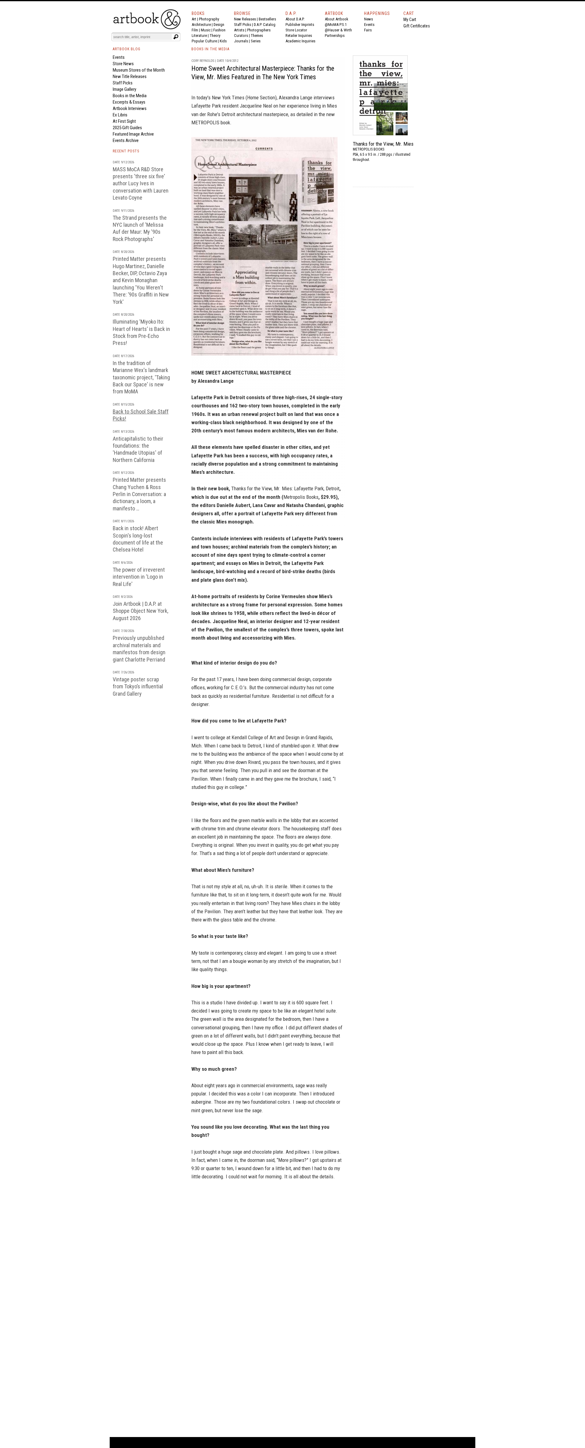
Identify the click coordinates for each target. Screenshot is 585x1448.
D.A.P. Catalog (264, 24)
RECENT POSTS (126, 151)
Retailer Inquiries (298, 35)
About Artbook (336, 19)
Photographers (259, 30)
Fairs (368, 30)
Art (194, 19)
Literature (199, 35)
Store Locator (296, 30)
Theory (215, 35)
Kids (223, 41)
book (225, 122)
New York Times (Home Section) (244, 97)
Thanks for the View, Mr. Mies (383, 144)
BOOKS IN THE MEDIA (210, 49)
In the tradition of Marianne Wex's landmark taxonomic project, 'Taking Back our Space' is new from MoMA (141, 377)
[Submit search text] (175, 37)
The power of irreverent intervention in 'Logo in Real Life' (139, 576)
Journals (241, 41)
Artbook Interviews (130, 108)
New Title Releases (130, 76)
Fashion (219, 30)
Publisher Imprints (299, 24)
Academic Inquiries (300, 41)
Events (369, 24)
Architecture (201, 24)
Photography (209, 19)
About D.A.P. (294, 19)
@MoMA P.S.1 (336, 24)
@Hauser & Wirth (338, 30)
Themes (257, 35)
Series (256, 41)
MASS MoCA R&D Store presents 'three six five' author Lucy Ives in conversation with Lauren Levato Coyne (140, 183)
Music (206, 30)
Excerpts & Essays (129, 102)
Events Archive (126, 140)
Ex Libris (120, 115)
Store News (123, 63)
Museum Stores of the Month (139, 70)
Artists (239, 30)
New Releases (245, 19)
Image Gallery (124, 89)
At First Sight (124, 121)
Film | (196, 30)
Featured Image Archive (133, 134)
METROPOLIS (205, 122)
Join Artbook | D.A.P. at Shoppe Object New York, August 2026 (140, 611)
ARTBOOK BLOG (126, 49)
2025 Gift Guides (127, 127)
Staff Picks (242, 24)
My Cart (409, 19)
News (368, 19)
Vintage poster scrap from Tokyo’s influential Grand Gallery (138, 686)
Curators (241, 35)
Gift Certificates (416, 25)
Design (219, 24)
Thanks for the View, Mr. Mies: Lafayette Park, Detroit (285, 488)
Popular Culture (204, 41)
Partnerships (335, 35)
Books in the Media (130, 95)
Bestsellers (267, 19)
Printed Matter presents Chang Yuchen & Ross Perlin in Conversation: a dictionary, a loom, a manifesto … (139, 494)
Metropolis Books (300, 497)
